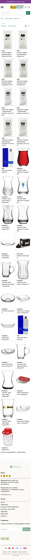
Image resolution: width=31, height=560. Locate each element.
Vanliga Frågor (4, 511)
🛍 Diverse (17, 18)
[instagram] (4, 476)
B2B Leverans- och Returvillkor (8, 509)
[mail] (10, 476)
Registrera (26, 529)
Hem (2, 18)
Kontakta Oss (4, 516)
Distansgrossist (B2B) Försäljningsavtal (10, 507)
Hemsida (4, 552)
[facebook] (1, 476)
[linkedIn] (7, 476)
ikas (18, 555)
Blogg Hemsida (4, 514)
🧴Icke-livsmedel (9, 18)
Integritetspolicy (4, 504)
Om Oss (2, 502)
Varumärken (15, 552)
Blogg (20, 552)
